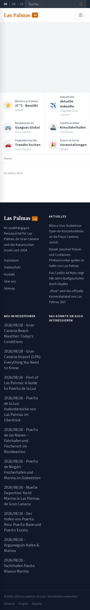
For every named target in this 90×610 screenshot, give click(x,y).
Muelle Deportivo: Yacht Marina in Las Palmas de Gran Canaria (22, 496)
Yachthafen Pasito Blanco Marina (19, 566)
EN (14, 4)
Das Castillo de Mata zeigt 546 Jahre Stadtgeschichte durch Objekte (66, 278)
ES (21, 4)
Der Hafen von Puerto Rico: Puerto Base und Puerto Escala (22, 522)
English (23, 604)
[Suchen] (81, 4)
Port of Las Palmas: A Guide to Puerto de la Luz (21, 383)
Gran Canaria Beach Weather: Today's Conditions (19, 333)
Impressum (11, 260)
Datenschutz (12, 267)
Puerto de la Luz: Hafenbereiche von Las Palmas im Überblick (21, 409)
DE (5, 4)
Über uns (10, 281)
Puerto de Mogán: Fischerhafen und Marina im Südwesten (22, 470)
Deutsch (9, 604)
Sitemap (9, 288)
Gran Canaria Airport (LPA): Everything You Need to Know (22, 360)
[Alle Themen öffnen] (81, 15)
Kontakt (9, 274)
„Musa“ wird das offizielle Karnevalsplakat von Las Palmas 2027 (66, 296)
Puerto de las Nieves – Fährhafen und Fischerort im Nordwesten (21, 441)
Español (37, 604)
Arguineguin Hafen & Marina (21, 545)
